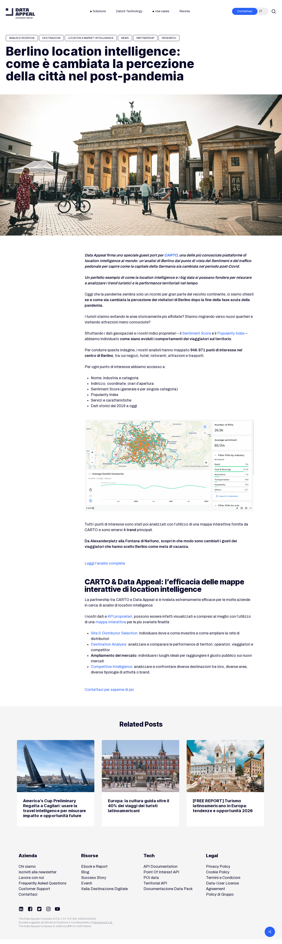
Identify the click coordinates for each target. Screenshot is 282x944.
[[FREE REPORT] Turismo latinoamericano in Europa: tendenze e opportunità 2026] (225, 783)
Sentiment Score (196, 333)
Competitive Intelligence (111, 667)
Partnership (145, 38)
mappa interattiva (111, 622)
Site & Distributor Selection (114, 633)
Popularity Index (231, 333)
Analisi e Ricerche (22, 38)
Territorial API (155, 883)
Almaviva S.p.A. (103, 922)
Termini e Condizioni (223, 878)
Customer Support (34, 889)
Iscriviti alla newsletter (38, 872)
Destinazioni (51, 38)
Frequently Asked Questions (42, 883)
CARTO (170, 255)
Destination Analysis (108, 644)
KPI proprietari (120, 616)
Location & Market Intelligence (91, 38)
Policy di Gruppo (220, 894)
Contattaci (28, 894)
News (125, 38)
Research (169, 38)
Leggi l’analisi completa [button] (105, 563)
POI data (151, 878)
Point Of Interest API (161, 872)
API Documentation (160, 866)
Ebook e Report (94, 866)
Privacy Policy (218, 866)
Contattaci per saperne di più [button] (109, 690)
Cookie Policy (217, 872)
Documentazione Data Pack (168, 889)
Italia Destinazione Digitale (104, 889)
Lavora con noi (31, 878)
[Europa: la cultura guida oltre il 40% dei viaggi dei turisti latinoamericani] (140, 783)
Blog (85, 872)
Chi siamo (27, 866)
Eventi (86, 883)
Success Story (93, 878)
